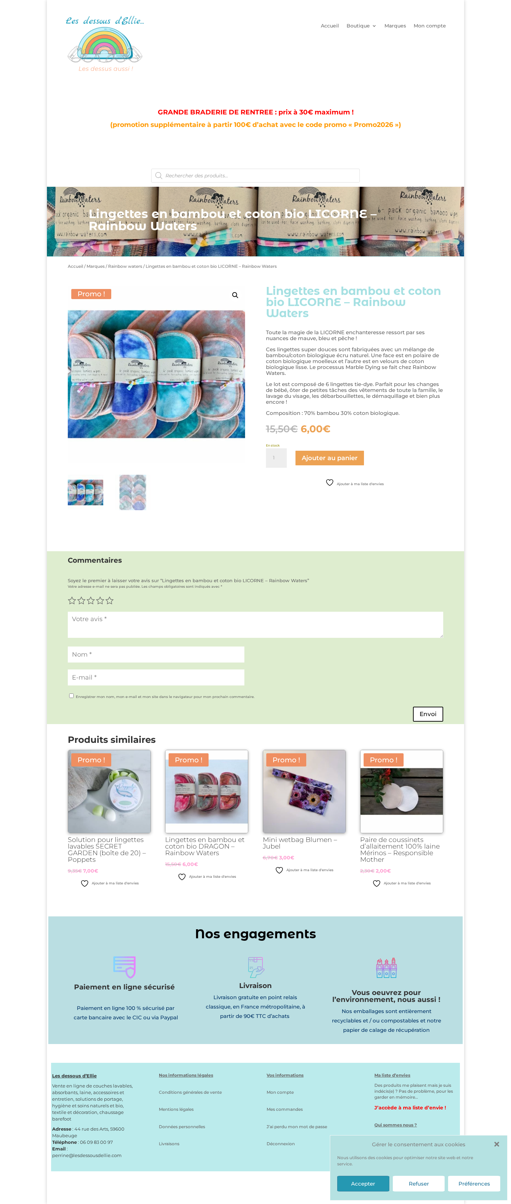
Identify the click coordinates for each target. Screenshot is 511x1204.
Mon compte (430, 26)
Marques (395, 26)
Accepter (363, 1183)
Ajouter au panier (330, 458)
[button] (496, 1144)
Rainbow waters (125, 266)
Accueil (330, 26)
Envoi (428, 714)
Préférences (474, 1183)
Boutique (358, 26)
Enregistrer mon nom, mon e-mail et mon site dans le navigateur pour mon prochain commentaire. (165, 697)
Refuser (419, 1183)
